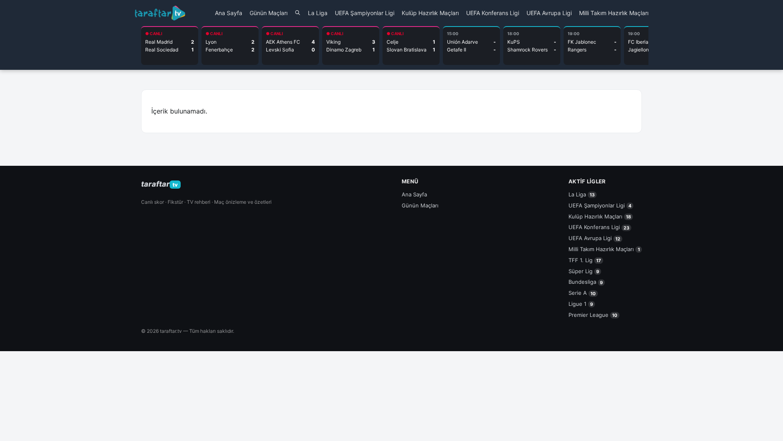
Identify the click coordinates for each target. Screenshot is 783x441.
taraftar (159, 184)
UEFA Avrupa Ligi (549, 12)
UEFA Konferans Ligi (492, 12)
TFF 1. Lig (584, 260)
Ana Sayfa (228, 12)
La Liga (317, 12)
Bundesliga (585, 281)
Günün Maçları (269, 12)
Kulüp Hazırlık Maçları (430, 12)
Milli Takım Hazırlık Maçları (613, 12)
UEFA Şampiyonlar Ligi (364, 12)
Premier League (592, 315)
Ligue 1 (580, 304)
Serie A (582, 293)
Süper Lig (583, 271)
